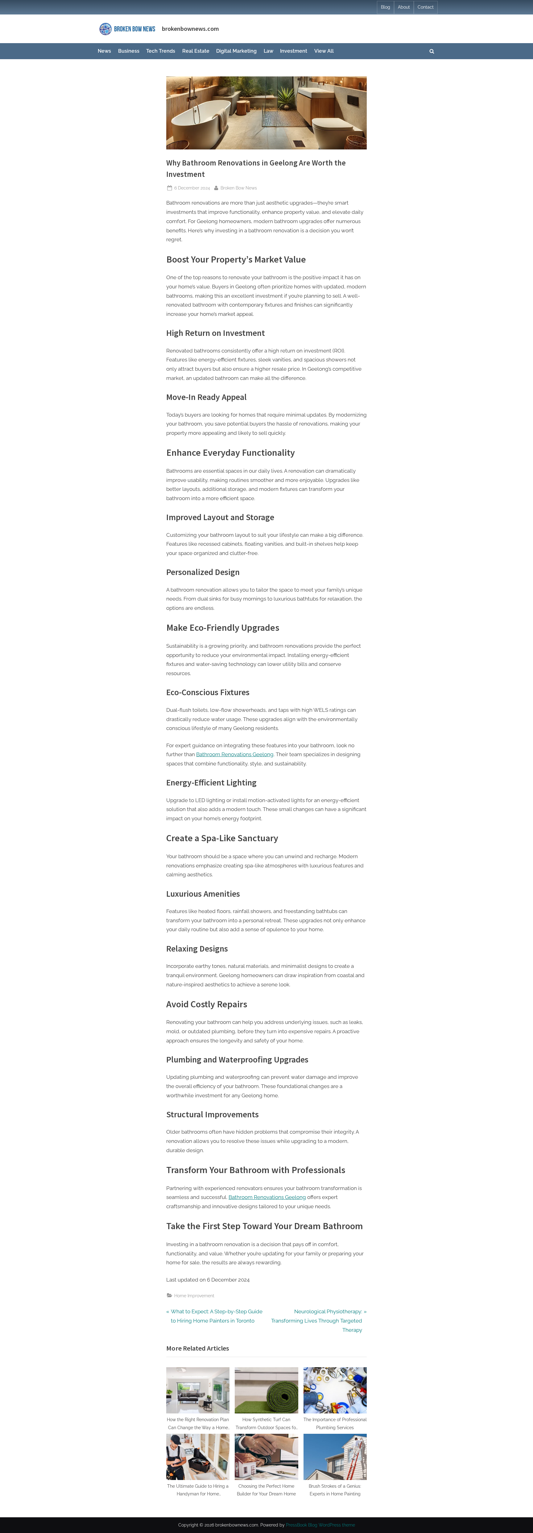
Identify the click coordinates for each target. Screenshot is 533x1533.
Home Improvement (194, 1295)
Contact (426, 7)
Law (268, 51)
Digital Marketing (236, 51)
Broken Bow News (239, 187)
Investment (293, 51)
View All (324, 51)
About (404, 7)
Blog (385, 7)
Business (128, 51)
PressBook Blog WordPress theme (320, 1525)
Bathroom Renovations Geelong (235, 754)
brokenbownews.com (190, 29)
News (104, 51)
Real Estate (195, 51)
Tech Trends (160, 51)
